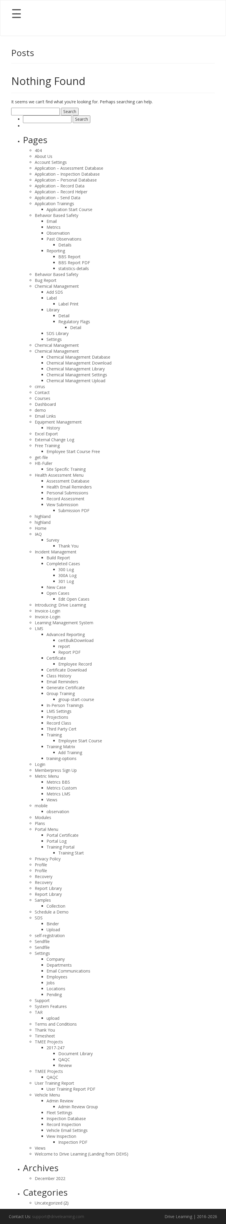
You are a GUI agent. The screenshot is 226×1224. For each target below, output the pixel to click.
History (53, 428)
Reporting (55, 251)
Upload (53, 929)
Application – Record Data (59, 186)
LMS (39, 628)
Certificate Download (66, 670)
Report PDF (69, 652)
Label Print (68, 304)
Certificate (56, 658)
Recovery (43, 876)
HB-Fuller (43, 463)
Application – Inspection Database (67, 174)
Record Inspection (63, 1124)
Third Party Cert (61, 729)
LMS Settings (59, 711)
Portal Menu (46, 829)
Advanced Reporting (65, 634)
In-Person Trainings (65, 705)
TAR (39, 1012)
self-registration (50, 935)
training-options (61, 758)
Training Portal (60, 847)
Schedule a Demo (52, 912)
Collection (55, 906)
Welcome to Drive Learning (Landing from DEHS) (81, 1154)
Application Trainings (54, 203)
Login (40, 764)
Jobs (50, 983)
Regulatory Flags (74, 321)
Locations (55, 988)
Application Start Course (69, 209)
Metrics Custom (61, 788)
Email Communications (68, 971)
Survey (52, 540)
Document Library (75, 1053)
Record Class (58, 723)
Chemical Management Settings (76, 375)
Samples (43, 900)
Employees (56, 977)
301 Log (66, 581)
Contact (42, 392)
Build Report (58, 557)
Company (55, 959)
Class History (58, 676)
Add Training (70, 752)
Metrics (53, 227)
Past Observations (64, 239)
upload (52, 1018)
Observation (58, 233)
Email (51, 221)
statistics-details (73, 268)
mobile (41, 805)
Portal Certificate (62, 835)
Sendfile (42, 941)
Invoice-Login (47, 611)
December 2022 (50, 1178)
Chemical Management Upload (75, 380)
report (64, 646)
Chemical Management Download (79, 363)
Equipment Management (58, 422)
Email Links (45, 416)
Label (51, 298)
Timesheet (45, 1036)
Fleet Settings (59, 1112)
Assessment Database (67, 481)
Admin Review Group (78, 1106)
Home (40, 528)
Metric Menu (47, 776)
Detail (63, 315)
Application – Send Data (57, 197)
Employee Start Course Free (73, 451)
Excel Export (46, 434)
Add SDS (54, 292)
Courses (42, 398)
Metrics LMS (58, 794)
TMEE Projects (49, 1042)
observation (57, 811)
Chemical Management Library (75, 369)
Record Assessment (65, 498)
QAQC (64, 1059)
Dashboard (45, 404)
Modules (43, 817)
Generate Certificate (65, 687)
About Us (43, 156)
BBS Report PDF (74, 262)
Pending (54, 994)
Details (65, 245)
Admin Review (59, 1101)
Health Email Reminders (69, 487)
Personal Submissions (67, 493)
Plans (40, 823)
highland (43, 516)
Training (54, 735)
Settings (54, 339)
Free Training (47, 445)
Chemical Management (57, 286)
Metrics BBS (58, 782)
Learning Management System (64, 622)
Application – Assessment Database (69, 168)
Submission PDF (73, 510)
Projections (57, 717)
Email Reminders (62, 681)
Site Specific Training (66, 469)
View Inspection (61, 1136)
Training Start (71, 853)
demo (40, 410)
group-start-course (76, 699)
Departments (59, 965)
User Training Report (54, 1083)
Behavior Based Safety (56, 215)
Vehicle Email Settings (67, 1130)
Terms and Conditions (56, 1024)
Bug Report (45, 280)
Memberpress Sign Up (56, 770)
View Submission (62, 504)
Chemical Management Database (78, 357)
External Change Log (54, 439)
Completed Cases (63, 563)
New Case (56, 587)
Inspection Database (66, 1118)
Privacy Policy (48, 859)
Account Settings (51, 162)
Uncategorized (48, 1203)
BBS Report (69, 256)
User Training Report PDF (70, 1089)
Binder (52, 923)
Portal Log (56, 841)
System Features (51, 1006)
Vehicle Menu (47, 1095)
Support (42, 1000)
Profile (41, 864)
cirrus (40, 386)
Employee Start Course (80, 740)
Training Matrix (60, 746)
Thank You (68, 546)
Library (52, 310)
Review (65, 1065)
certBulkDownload (76, 640)
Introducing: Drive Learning (60, 605)
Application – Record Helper (61, 192)
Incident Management (56, 552)
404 (38, 150)
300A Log (67, 575)
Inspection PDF (72, 1142)
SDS (39, 918)
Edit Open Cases (73, 599)
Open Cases (57, 593)
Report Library (48, 888)
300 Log (66, 569)
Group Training (60, 693)
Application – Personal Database (66, 180)
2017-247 (55, 1047)
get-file (41, 457)
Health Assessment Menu (59, 475)
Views (51, 800)
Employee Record (75, 664)
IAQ (38, 534)
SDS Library (57, 333)
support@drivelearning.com (58, 1216)
